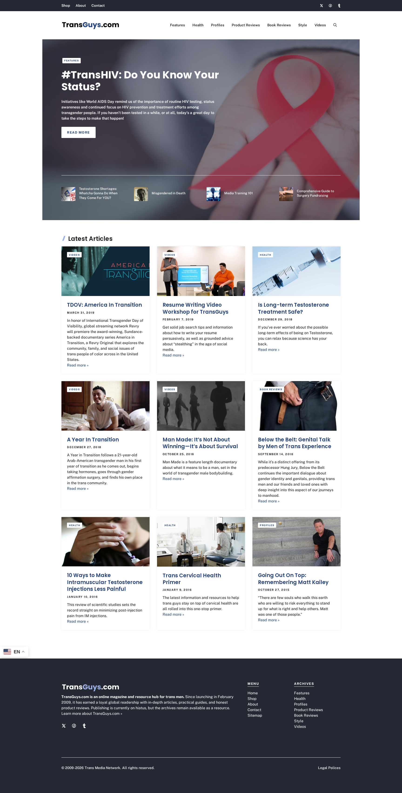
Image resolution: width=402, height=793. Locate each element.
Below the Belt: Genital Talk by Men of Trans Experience (294, 443)
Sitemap (255, 715)
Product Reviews (246, 25)
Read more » (78, 365)
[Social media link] (321, 5)
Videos (320, 25)
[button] (335, 25)
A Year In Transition (93, 439)
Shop (65, 5)
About (81, 5)
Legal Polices (329, 768)
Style (302, 25)
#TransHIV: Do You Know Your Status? (140, 81)
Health (198, 25)
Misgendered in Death (168, 193)
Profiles (217, 25)
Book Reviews (279, 25)
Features (177, 25)
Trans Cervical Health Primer (192, 579)
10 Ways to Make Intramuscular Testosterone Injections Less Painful (105, 582)
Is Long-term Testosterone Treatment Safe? (293, 308)
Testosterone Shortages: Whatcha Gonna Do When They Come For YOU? (98, 193)
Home (253, 693)
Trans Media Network (102, 768)
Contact (98, 5)
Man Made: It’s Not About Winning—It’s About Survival (200, 443)
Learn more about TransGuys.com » (91, 713)
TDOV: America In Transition (104, 305)
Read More (78, 132)
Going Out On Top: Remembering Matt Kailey (293, 579)
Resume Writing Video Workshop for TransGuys (195, 308)
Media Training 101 (238, 193)
